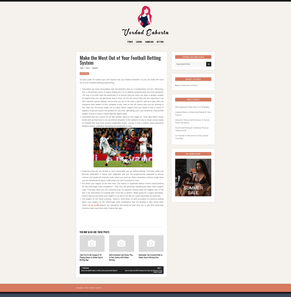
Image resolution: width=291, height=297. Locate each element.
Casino (139, 41)
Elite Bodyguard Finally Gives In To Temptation (192, 107)
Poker (130, 41)
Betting (160, 41)
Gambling (149, 41)
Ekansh (95, 68)
